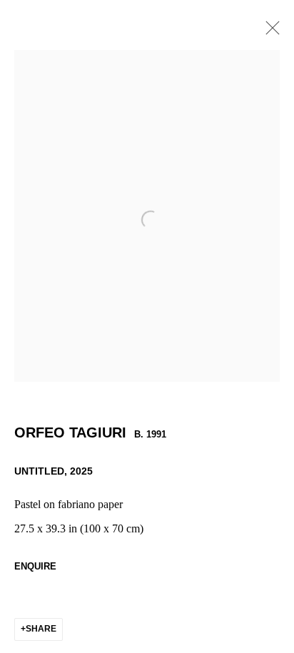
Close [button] (269, 32)
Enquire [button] (35, 566)
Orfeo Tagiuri (70, 432)
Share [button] (41, 629)
